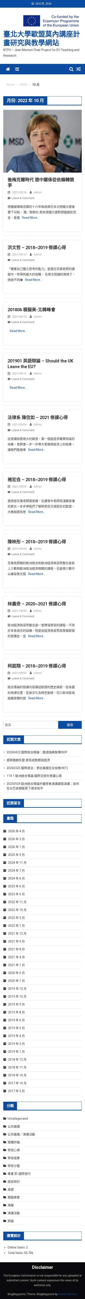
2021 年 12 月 (17, 933)
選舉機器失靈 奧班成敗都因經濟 (28, 760)
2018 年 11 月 (17, 1067)
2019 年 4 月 (16, 1036)
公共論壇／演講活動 (21, 1134)
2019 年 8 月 (16, 1012)
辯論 (11, 1221)
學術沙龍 (14, 1166)
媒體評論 (14, 1142)
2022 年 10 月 (17, 910)
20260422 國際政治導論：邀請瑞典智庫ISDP (37, 752)
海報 (11, 1205)
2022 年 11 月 (17, 902)
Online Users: (17, 1247)
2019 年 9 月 (16, 1004)
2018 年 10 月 (17, 1075)
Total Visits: (16, 1253)
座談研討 (14, 1181)
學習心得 (14, 1150)
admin (38, 192)
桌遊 (11, 1189)
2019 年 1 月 (16, 1051)
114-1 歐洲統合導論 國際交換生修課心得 (34, 776)
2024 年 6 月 (16, 878)
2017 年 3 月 (16, 1091)
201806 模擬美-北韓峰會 (31, 309)
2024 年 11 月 (17, 862)
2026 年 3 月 (16, 839)
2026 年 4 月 (16, 831)
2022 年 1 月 (16, 925)
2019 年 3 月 (16, 1043)
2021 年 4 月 (16, 957)
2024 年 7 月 (16, 870)
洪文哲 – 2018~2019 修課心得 (37, 247)
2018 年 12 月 (17, 1059)
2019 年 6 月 (16, 1020)
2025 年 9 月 (16, 855)
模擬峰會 (14, 1197)
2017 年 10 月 (17, 1083)
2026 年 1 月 (16, 847)
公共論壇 (14, 1126)
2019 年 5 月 (16, 1028)
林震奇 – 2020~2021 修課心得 (37, 604)
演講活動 (14, 1213)
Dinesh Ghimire (67, 1294)
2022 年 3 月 (16, 918)
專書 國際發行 (19, 1173)
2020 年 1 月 (16, 981)
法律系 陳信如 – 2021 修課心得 (38, 417)
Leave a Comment (23, 198)
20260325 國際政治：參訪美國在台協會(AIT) (37, 768)
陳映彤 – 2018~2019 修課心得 (37, 541)
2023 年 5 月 (16, 894)
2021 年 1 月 (16, 965)
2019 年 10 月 (17, 996)
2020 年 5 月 (16, 973)
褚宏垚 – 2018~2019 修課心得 (37, 479)
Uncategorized (18, 1118)
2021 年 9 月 (16, 941)
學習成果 (14, 1158)
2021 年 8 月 (16, 949)
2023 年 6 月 (16, 886)
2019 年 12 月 (17, 988)
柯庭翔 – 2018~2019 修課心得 (37, 666)
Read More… (30, 217)
